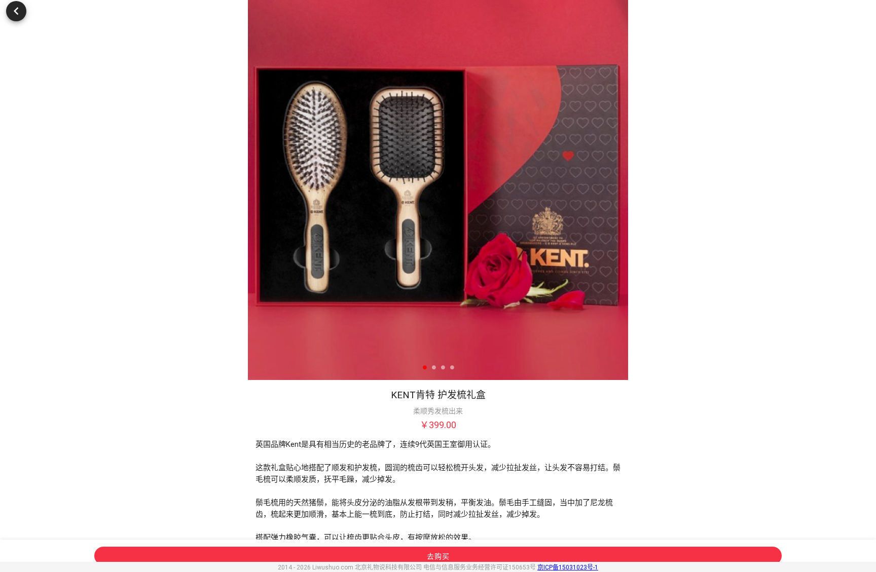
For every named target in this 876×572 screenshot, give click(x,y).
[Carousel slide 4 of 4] (451, 367)
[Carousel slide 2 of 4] (433, 367)
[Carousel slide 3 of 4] (442, 367)
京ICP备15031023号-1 (567, 567)
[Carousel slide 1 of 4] (424, 367)
